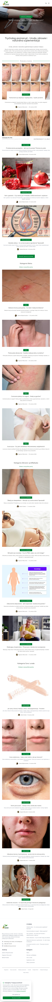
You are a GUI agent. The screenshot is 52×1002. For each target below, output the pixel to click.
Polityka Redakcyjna (44, 969)
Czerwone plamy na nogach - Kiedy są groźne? (37, 931)
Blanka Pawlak (5, 957)
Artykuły (29, 924)
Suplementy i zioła (26, 192)
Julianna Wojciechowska (7, 952)
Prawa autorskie (13, 969)
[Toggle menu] (48, 3)
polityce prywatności (21, 991)
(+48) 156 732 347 (8, 943)
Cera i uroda (26, 94)
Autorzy (4, 949)
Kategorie (29, 949)
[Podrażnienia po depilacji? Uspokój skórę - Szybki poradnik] (26, 81)
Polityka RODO (35, 969)
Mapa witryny (26, 972)
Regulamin (6, 969)
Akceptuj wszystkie (16, 997)
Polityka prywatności (22, 969)
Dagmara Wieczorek (6, 955)
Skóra (26, 305)
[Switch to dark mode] (46, 3)
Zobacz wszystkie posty (26, 267)
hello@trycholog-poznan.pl (10, 946)
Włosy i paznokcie (26, 239)
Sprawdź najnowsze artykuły (26, 256)
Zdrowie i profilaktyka (26, 16)
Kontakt (29, 969)
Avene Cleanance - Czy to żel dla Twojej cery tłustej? (38, 937)
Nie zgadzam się (16, 994)
